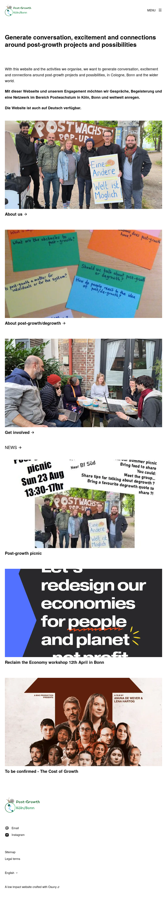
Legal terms (12, 859)
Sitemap (10, 852)
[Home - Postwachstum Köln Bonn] (18, 10)
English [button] (9, 873)
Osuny (52, 887)
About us (13, 214)
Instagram (18, 835)
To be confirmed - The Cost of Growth (41, 771)
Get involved (17, 432)
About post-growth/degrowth (33, 323)
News (11, 447)
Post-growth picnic (23, 553)
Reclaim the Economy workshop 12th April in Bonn (54, 662)
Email (15, 828)
